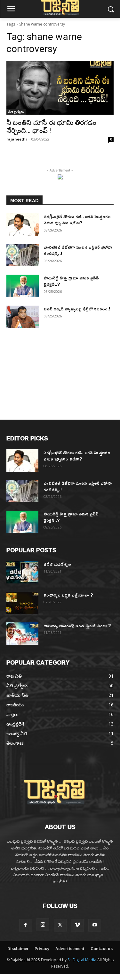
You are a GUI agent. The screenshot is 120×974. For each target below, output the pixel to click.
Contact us (102, 949)
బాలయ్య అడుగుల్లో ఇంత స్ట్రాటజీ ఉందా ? (77, 625)
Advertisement (69, 949)
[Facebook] (25, 925)
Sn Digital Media (82, 960)
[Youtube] (94, 925)
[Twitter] (60, 925)
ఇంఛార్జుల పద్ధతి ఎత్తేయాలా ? (68, 594)
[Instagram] (42, 924)
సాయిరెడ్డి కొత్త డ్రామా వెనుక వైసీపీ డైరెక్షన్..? (71, 280)
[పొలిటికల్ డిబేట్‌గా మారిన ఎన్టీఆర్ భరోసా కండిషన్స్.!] (22, 255)
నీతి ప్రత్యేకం (16, 112)
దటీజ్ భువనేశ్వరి (57, 564)
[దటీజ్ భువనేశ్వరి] (22, 572)
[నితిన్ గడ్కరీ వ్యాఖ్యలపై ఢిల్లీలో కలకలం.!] (22, 317)
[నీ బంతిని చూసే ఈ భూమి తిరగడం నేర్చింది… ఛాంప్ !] (60, 88)
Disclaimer (17, 949)
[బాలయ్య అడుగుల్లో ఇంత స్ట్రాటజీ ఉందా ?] (22, 633)
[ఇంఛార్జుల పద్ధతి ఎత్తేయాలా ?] (22, 603)
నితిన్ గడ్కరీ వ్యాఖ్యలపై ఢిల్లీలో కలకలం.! (77, 308)
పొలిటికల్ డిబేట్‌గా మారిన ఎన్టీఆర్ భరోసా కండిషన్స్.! (78, 250)
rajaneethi (16, 139)
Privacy (42, 949)
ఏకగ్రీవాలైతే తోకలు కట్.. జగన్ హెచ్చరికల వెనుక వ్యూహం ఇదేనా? (77, 219)
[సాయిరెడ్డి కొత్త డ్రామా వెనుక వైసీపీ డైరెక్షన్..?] (22, 286)
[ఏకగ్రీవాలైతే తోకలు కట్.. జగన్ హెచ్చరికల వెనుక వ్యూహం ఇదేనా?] (22, 224)
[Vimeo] (77, 925)
